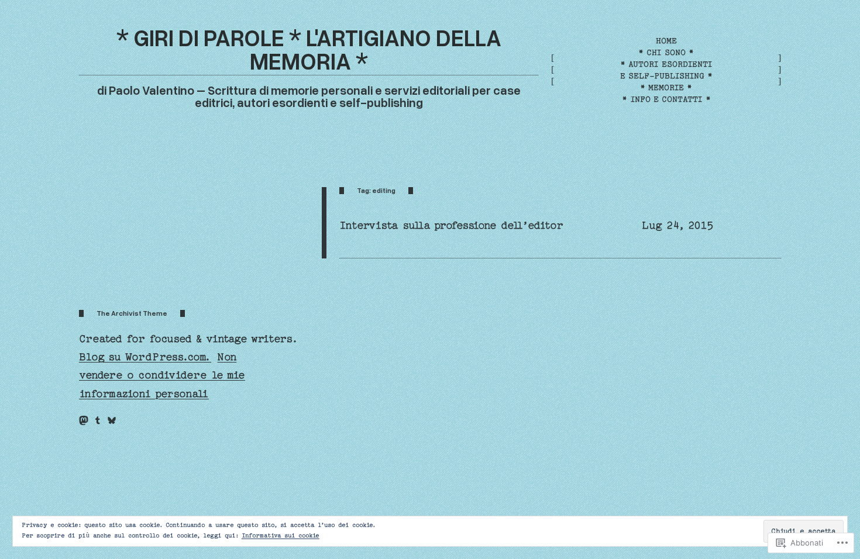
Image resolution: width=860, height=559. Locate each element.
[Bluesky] (111, 420)
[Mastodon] (83, 420)
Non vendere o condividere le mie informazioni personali (162, 375)
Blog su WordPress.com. (145, 357)
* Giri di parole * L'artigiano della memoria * (308, 49)
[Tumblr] (97, 420)
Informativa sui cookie (280, 536)
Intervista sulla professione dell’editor (451, 225)
